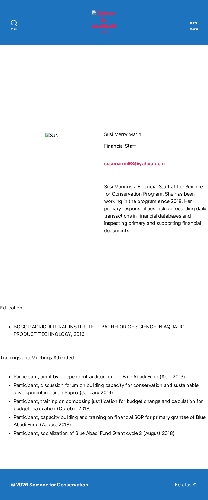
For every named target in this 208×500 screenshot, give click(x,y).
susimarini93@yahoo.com (134, 163)
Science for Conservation (58, 485)
